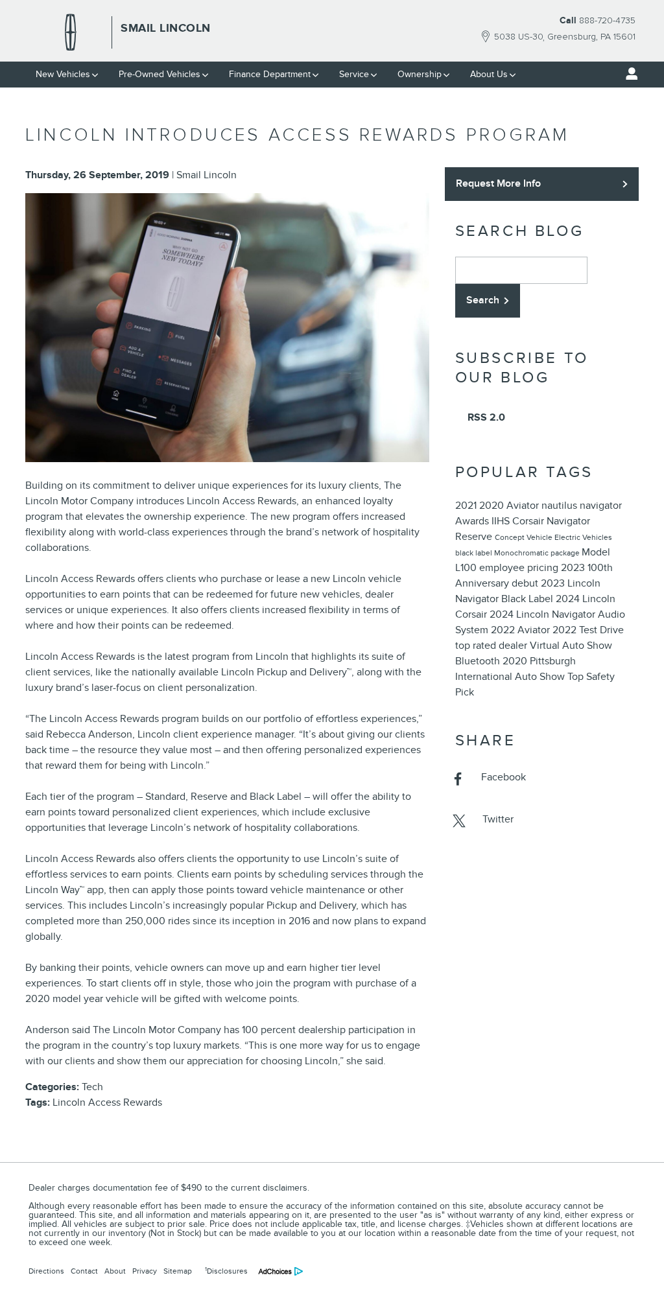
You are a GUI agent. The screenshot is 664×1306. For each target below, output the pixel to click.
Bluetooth (479, 661)
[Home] (71, 32)
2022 (565, 630)
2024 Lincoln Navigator (544, 614)
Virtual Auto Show (571, 645)
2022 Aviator (521, 630)
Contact (84, 1271)
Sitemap (177, 1271)
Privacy (144, 1271)
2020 (492, 505)
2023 (574, 567)
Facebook (503, 777)
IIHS (502, 521)
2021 (467, 505)
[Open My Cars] (628, 74)
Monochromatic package (538, 552)
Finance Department (270, 74)
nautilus (560, 505)
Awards (473, 521)
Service (354, 74)
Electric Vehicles (583, 537)
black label (474, 552)
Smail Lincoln (206, 175)
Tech (92, 1086)
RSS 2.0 (485, 417)
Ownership (419, 74)
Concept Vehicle (524, 537)
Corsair (529, 521)
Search (482, 300)
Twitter (498, 819)
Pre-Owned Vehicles (159, 74)
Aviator (523, 505)
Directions (46, 1271)
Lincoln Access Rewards (107, 1102)
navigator (601, 505)
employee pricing (520, 567)
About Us (489, 74)
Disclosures (226, 1271)
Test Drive (601, 630)
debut (526, 583)
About (115, 1271)
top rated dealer (492, 645)
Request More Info (498, 183)
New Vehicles (63, 74)
